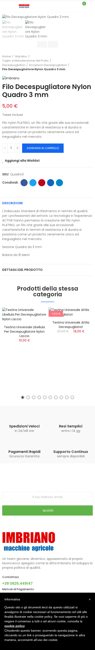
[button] (22, 397)
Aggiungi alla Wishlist (22, 160)
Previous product (78, 63)
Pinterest (41, 182)
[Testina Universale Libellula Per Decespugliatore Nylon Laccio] (24, 315)
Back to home (84, 63)
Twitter (32, 182)
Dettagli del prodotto (22, 270)
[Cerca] (74, 6)
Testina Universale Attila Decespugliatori (70, 324)
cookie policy (14, 626)
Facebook (24, 182)
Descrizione (12, 203)
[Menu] (4, 6)
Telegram (59, 182)
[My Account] (90, 6)
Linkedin (50, 182)
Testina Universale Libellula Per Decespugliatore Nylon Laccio (24, 331)
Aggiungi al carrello (43, 148)
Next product (89, 63)
